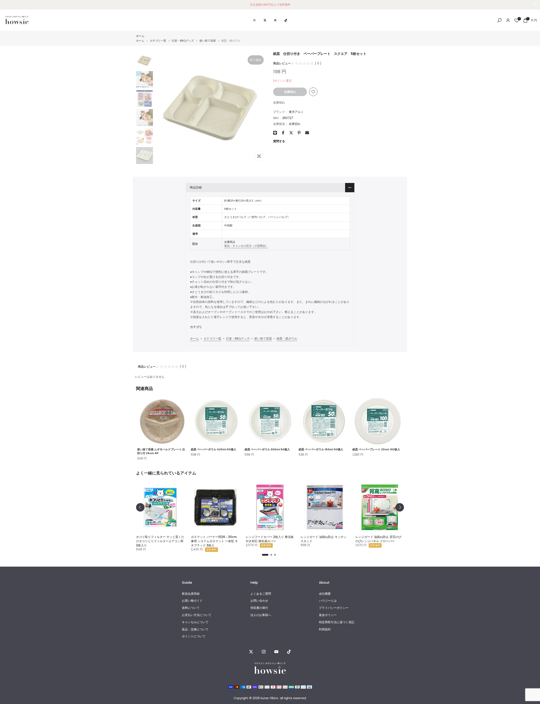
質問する (279, 141)
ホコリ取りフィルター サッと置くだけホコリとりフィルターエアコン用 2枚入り (160, 541)
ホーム (140, 36)
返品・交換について (195, 629)
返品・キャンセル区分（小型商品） (246, 246)
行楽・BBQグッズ (183, 41)
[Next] (400, 507)
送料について (191, 608)
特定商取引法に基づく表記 (336, 622)
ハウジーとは (328, 601)
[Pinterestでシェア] (299, 133)
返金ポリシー (328, 615)
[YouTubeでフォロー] (276, 651)
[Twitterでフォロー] (251, 651)
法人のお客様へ (260, 615)
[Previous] (140, 507)
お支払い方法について (196, 615)
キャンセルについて (195, 622)
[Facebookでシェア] (283, 133)
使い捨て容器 (207, 41)
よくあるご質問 (260, 594)
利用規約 (325, 629)
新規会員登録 (191, 594)
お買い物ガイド (192, 601)
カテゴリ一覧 (158, 41)
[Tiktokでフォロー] (289, 651)
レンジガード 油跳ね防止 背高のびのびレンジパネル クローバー (378, 539)
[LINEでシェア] (275, 133)
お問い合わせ (259, 601)
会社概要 (325, 594)
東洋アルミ (296, 112)
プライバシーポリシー (333, 608)
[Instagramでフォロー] (263, 651)
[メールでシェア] (307, 133)
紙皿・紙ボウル (287, 338)
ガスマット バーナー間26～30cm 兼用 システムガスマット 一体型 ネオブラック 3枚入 (214, 541)
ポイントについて (193, 636)
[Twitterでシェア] (291, 133)
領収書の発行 (259, 608)
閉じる (4, 4)
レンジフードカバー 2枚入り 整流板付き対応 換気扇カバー (270, 539)
